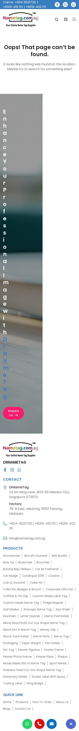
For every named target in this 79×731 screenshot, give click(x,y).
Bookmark (25, 562)
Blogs (6, 709)
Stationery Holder (15, 677)
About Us (62, 702)
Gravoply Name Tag (37, 609)
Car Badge (10, 576)
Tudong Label (12, 683)
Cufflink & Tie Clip (15, 596)
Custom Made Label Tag (49, 596)
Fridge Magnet (53, 603)
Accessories (11, 555)
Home (7, 702)
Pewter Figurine (29, 650)
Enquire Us (13, 413)
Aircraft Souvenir (36, 555)
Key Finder (63, 609)
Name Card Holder (16, 636)
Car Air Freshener (47, 569)
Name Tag (61, 636)
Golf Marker (11, 609)
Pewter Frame (54, 650)
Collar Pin (36, 582)
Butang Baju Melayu (17, 569)
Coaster (54, 576)
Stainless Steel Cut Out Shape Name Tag (32, 670)
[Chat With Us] (71, 724)
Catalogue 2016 (33, 576)
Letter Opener (30, 616)
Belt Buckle (59, 555)
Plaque (62, 656)
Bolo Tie (8, 562)
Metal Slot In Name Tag (19, 629)
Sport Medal (58, 663)
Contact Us (23, 709)
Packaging (10, 643)
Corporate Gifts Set (59, 589)
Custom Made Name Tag (21, 603)
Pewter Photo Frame (17, 656)
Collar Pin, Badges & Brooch (22, 589)
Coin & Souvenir (14, 582)
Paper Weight (31, 643)
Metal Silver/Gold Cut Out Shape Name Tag (34, 623)
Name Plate (41, 636)
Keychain (9, 616)
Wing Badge (34, 683)
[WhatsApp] (73, 4)
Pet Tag (8, 650)
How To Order (42, 702)
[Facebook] (57, 4)
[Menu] (74, 19)
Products (22, 702)
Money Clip (48, 629)
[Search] (56, 19)
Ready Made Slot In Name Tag (24, 663)
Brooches (43, 562)
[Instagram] (65, 4)
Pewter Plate (45, 656)
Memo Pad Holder (56, 616)
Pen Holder (52, 643)
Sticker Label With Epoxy (48, 677)
